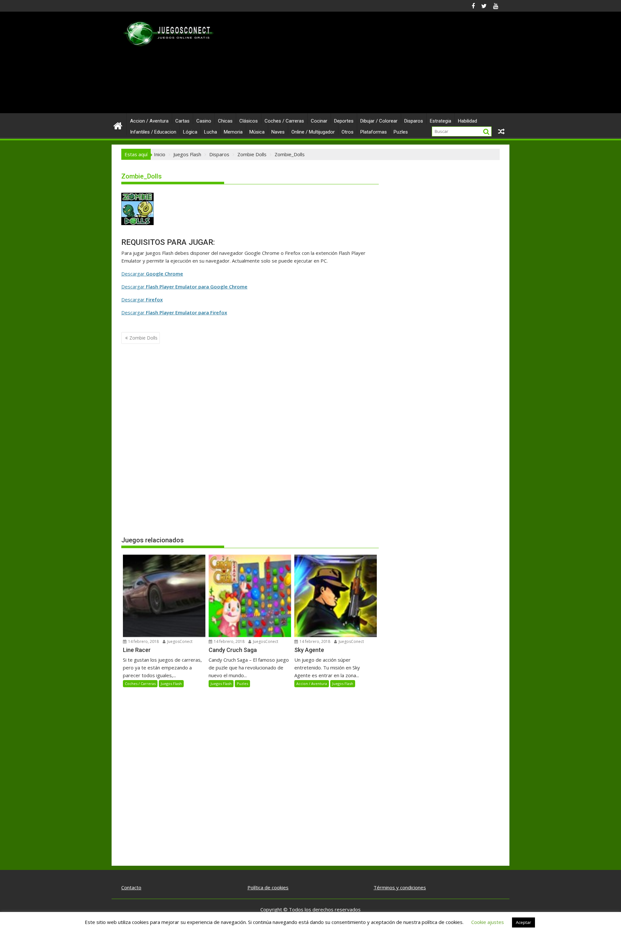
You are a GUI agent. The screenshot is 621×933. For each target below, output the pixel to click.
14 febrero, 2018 (143, 641)
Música (257, 132)
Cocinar (319, 121)
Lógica (190, 132)
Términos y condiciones (400, 887)
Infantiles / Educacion (153, 132)
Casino (203, 121)
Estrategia (440, 121)
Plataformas (373, 132)
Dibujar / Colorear (379, 121)
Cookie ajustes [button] (487, 922)
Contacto (131, 887)
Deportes (344, 121)
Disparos (413, 121)
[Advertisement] (371, 65)
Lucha (210, 132)
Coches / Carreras (284, 121)
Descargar (152, 273)
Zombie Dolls (143, 338)
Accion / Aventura (149, 121)
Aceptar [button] (523, 922)
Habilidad (467, 121)
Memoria (233, 132)
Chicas (225, 121)
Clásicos (248, 121)
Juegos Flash (171, 683)
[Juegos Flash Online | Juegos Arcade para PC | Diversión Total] (117, 125)
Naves (278, 132)
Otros (348, 132)
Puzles (401, 132)
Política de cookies (268, 887)
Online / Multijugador (313, 132)
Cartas (182, 121)
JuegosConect (179, 641)
